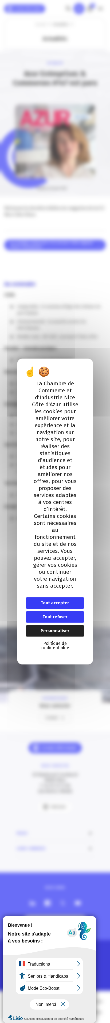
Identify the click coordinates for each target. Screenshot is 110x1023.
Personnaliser (55, 630)
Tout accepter (55, 602)
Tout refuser (55, 616)
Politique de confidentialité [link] (55, 645)
